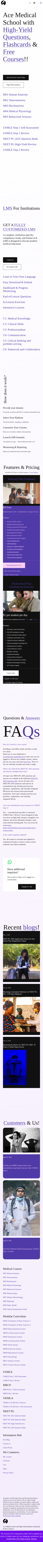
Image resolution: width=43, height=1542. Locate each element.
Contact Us (10, 260)
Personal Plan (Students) (21, 479)
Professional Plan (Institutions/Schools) (22, 585)
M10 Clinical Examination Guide (15, 1309)
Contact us (7, 1444)
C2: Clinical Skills (13, 324)
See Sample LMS (12, 267)
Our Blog (6, 1440)
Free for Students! (34, 472)
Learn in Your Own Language (19, 276)
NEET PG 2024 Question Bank (14, 1420)
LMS (7, 208)
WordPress (18, 422)
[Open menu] (30, 3)
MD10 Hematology (10, 1357)
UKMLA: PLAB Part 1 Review (14, 1403)
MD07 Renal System (10, 1345)
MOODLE (26, 422)
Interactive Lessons (13, 307)
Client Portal (7, 1448)
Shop (5, 1469)
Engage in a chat (27, 887)
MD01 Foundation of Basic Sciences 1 (17, 1321)
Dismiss (34, 1539)
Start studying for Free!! (14, 565)
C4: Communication (14, 335)
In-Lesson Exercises (14, 302)
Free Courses (13, 55)
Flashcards (17, 44)
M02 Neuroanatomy (14, 100)
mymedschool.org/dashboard (13, 757)
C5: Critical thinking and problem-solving (17, 342)
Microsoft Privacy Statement (13, 1516)
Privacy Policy (8, 1473)
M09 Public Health (10, 1305)
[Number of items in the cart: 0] (34, 3)
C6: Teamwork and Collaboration (21, 349)
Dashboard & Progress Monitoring (15, 289)
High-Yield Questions (17, 33)
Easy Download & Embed (17, 282)
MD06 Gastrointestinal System (14, 1341)
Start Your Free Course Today (16, 77)
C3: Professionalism (14, 329)
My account (7, 1457)
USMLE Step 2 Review (16, 149)
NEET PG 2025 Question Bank (20, 138)
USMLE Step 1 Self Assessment (21, 127)
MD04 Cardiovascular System (14, 1333)
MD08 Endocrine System (12, 1349)
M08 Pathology (8, 1301)
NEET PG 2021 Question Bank (14, 1416)
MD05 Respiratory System (12, 1337)
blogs (30, 927)
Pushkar (6, 1161)
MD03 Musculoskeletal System (14, 1329)
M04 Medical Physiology (17, 111)
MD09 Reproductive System (13, 1353)
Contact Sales (11, 673)
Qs (31, 731)
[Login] (40, 3)
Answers (32, 718)
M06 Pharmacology (10, 1293)
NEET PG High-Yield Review (19, 144)
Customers (15, 1123)
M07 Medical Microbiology (13, 1297)
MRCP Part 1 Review (10, 1393)
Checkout (6, 1461)
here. (10, 825)
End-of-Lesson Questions (17, 296)
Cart (4, 1465)
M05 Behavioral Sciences (17, 116)
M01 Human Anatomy (15, 94)
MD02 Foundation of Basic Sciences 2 (17, 1325)
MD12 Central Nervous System (14, 1365)
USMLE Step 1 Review (16, 133)
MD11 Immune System (11, 1361)
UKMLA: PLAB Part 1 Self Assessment (17, 1407)
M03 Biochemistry (13, 105)
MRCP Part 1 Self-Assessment (14, 1390)
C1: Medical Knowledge (16, 318)
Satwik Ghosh (8, 1245)
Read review (7, 1175)
